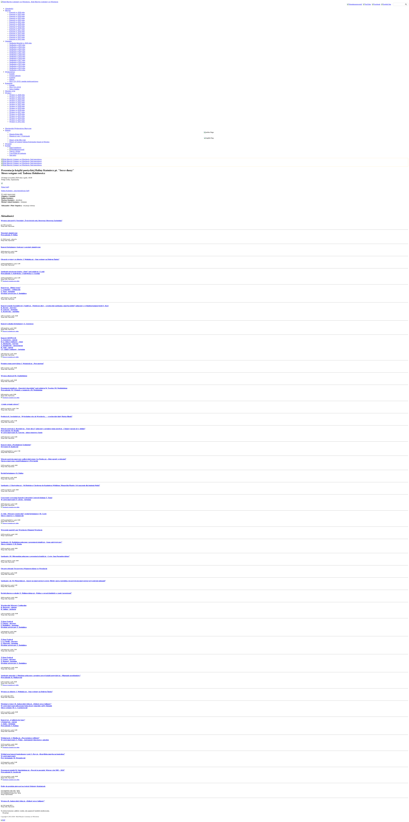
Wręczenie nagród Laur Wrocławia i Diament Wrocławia (21, 530)
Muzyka (8, 10)
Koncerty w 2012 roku (17, 39)
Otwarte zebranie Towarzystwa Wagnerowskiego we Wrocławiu (24, 569)
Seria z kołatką (14, 89)
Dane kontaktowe (15, 147)
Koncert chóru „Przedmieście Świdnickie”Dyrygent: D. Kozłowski (16, 446)
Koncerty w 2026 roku (17, 12)
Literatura (8, 41)
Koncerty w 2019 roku (17, 26)
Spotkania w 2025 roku (17, 45)
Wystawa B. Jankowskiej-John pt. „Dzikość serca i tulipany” (23, 801)
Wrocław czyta (10, 91)
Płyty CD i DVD (15, 87)
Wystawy (8, 93)
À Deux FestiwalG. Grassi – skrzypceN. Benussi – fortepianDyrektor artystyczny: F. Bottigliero (14, 660)
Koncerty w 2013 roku (17, 37)
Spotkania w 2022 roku (17, 51)
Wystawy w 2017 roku (17, 112)
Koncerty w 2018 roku (17, 28)
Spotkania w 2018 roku (17, 58)
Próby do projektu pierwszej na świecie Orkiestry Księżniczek (23, 786)
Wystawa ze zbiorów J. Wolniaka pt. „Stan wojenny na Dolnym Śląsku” (27, 692)
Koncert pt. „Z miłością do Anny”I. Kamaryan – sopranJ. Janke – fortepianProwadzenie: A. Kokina (13, 723)
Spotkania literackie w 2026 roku (20, 43)
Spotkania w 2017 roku (17, 60)
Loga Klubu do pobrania (17, 153)
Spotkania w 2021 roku (17, 53)
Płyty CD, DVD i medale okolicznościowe (23, 81)
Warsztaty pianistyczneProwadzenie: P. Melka (9, 234)
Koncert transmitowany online (11, 331)
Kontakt (8, 146)
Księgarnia (8, 83)
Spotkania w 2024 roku (17, 47)
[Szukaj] (406, 4)
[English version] (386, 4)
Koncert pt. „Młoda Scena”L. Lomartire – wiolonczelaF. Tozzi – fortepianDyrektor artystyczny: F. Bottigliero (14, 290)
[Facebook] (376, 4)
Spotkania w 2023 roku (17, 49)
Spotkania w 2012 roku (17, 70)
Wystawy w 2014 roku (17, 118)
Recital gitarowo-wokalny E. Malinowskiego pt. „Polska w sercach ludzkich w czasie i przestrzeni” (36, 593)
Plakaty (11, 79)
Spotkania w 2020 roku (17, 54)
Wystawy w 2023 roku (17, 100)
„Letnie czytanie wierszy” (10, 404)
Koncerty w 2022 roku (17, 20)
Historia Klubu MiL (16, 134)
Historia (7, 130)
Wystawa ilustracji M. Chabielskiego (14, 376)
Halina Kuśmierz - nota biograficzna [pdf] (15, 191)
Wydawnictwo (10, 72)
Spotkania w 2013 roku (17, 68)
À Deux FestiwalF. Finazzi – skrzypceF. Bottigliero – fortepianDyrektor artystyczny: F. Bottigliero (14, 624)
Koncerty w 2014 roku (17, 35)
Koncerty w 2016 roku (17, 31)
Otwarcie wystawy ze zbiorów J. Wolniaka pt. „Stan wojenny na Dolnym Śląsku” (30, 259)
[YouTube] (367, 4)
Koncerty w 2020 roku (17, 24)
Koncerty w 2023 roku (17, 18)
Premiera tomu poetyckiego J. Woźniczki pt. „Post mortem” (22, 363)
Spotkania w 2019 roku (17, 56)
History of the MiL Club (17, 140)
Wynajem (8, 144)
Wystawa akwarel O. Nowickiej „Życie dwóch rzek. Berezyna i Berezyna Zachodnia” (31, 221)
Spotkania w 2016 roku (17, 62)
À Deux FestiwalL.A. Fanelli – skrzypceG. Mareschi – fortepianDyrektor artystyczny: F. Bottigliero (14, 642)
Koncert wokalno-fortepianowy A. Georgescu (17, 324)
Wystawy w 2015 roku (17, 116)
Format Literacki (15, 76)
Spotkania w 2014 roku (17, 66)
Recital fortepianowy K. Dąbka (12, 473)
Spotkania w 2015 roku (17, 64)
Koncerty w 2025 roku (17, 14)
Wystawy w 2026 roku (17, 95)
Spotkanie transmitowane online (11, 281)
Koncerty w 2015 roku (17, 33)
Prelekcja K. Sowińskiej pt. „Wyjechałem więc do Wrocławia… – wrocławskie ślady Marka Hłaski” (36, 416)
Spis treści (12, 155)
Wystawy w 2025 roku (17, 97)
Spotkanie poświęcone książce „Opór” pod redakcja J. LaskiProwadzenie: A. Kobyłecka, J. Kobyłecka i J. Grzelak (22, 272)
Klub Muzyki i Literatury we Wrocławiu (44, 2)
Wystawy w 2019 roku (17, 108)
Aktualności (9, 8)
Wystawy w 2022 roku (17, 102)
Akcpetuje (5, 813)
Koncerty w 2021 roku (17, 22)
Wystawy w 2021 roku (17, 104)
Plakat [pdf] (5, 187)
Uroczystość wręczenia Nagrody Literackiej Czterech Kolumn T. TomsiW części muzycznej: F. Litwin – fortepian (26, 499)
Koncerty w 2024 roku (17, 16)
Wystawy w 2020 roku (17, 106)
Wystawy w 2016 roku (17, 114)
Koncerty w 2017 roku (17, 30)
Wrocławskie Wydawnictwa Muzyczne (18, 128)
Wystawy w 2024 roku (17, 99)
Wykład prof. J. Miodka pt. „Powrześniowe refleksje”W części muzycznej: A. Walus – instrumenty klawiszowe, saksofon (25, 739)
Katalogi (12, 77)
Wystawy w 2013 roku (17, 120)
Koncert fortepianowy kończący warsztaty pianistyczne (21, 247)
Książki (11, 74)
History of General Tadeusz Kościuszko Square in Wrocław (29, 142)
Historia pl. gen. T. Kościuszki (19, 136)
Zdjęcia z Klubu (14, 151)
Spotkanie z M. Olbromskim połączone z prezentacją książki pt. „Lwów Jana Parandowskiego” (35, 556)
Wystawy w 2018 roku (17, 110)
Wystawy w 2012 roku (17, 122)
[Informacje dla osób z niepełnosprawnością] (354, 4)
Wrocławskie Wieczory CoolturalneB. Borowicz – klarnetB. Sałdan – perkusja (14, 607)
